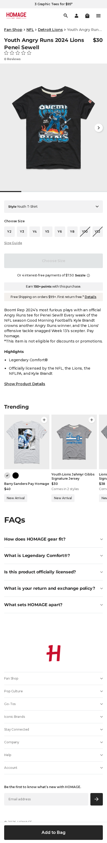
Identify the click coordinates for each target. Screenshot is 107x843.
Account (10, 768)
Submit (97, 799)
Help (7, 755)
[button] (87, 15)
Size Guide (13, 243)
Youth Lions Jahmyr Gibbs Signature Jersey (72, 476)
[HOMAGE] (16, 15)
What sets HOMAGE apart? (33, 604)
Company (11, 742)
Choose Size (53, 260)
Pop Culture (13, 691)
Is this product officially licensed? (40, 571)
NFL (30, 29)
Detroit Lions (50, 29)
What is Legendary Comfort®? (37, 555)
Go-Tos (10, 704)
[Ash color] (7, 475)
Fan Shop (13, 29)
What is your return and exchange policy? (49, 588)
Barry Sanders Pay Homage (26, 484)
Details (90, 297)
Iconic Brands (14, 717)
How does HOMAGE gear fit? (34, 539)
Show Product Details (24, 384)
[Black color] (15, 475)
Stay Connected (16, 729)
